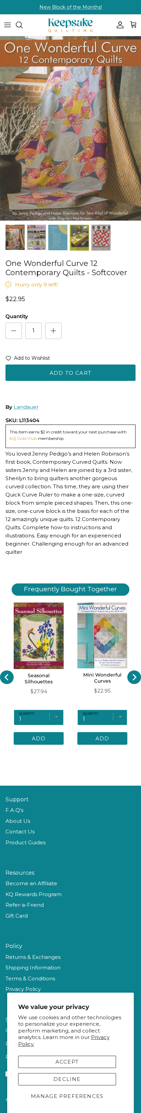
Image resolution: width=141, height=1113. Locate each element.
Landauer (26, 407)
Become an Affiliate (31, 883)
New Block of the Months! (70, 7)
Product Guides (25, 842)
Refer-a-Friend (24, 905)
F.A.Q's (14, 810)
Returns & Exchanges (33, 957)
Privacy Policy (23, 989)
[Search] (22, 24)
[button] (27, 359)
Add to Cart (70, 373)
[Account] (118, 24)
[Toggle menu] (7, 24)
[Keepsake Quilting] (70, 25)
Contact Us (20, 831)
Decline (66, 1079)
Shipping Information (33, 967)
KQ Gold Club (24, 438)
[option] (70, 128)
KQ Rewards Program (33, 894)
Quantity (16, 316)
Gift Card (16, 915)
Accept (67, 1061)
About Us (17, 821)
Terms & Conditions (30, 978)
